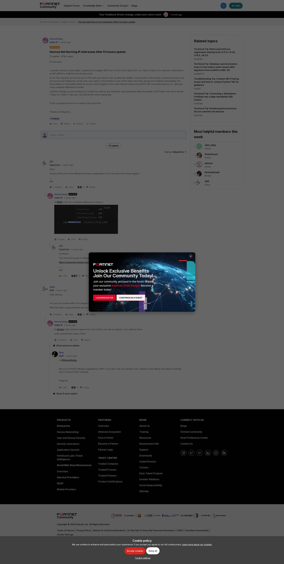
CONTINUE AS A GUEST (130, 297)
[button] (142, 558)
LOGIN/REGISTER (104, 297)
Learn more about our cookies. (197, 544)
